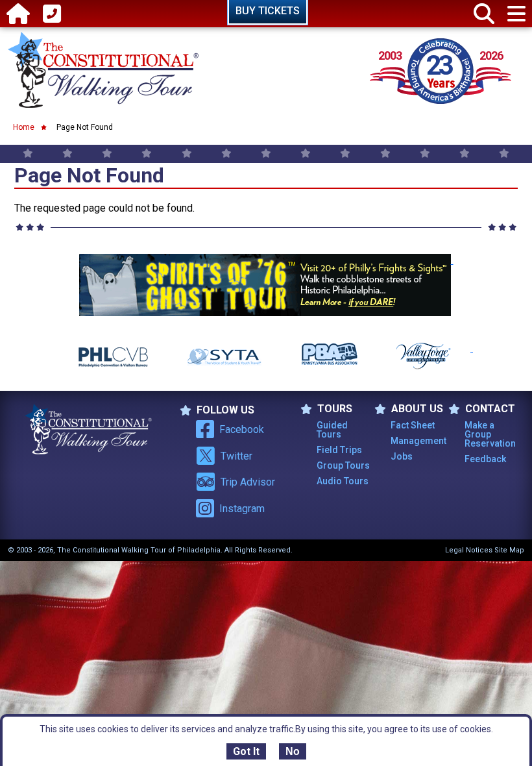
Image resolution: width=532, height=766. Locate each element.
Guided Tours (332, 430)
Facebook (241, 429)
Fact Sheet (413, 425)
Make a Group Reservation (490, 434)
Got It (246, 751)
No (292, 751)
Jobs (402, 456)
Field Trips (339, 449)
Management (418, 440)
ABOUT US (417, 409)
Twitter (236, 456)
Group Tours (343, 465)
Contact (490, 409)
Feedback (485, 458)
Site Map (509, 550)
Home (23, 127)
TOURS (334, 409)
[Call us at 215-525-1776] (51, 14)
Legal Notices (468, 550)
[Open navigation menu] (516, 14)
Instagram (242, 508)
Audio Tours (343, 481)
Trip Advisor (248, 482)
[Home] (18, 14)
